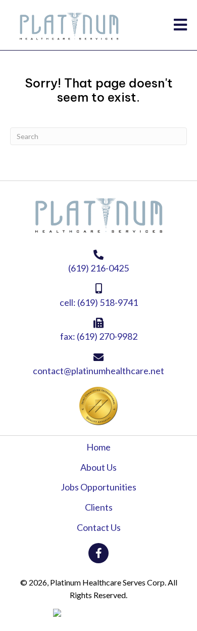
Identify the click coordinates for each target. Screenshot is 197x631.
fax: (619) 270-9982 (98, 336)
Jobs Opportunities (98, 486)
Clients (99, 507)
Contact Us (99, 527)
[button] (98, 553)
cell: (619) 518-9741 (99, 302)
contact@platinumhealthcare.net (98, 370)
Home (98, 447)
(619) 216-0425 (98, 268)
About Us (98, 467)
